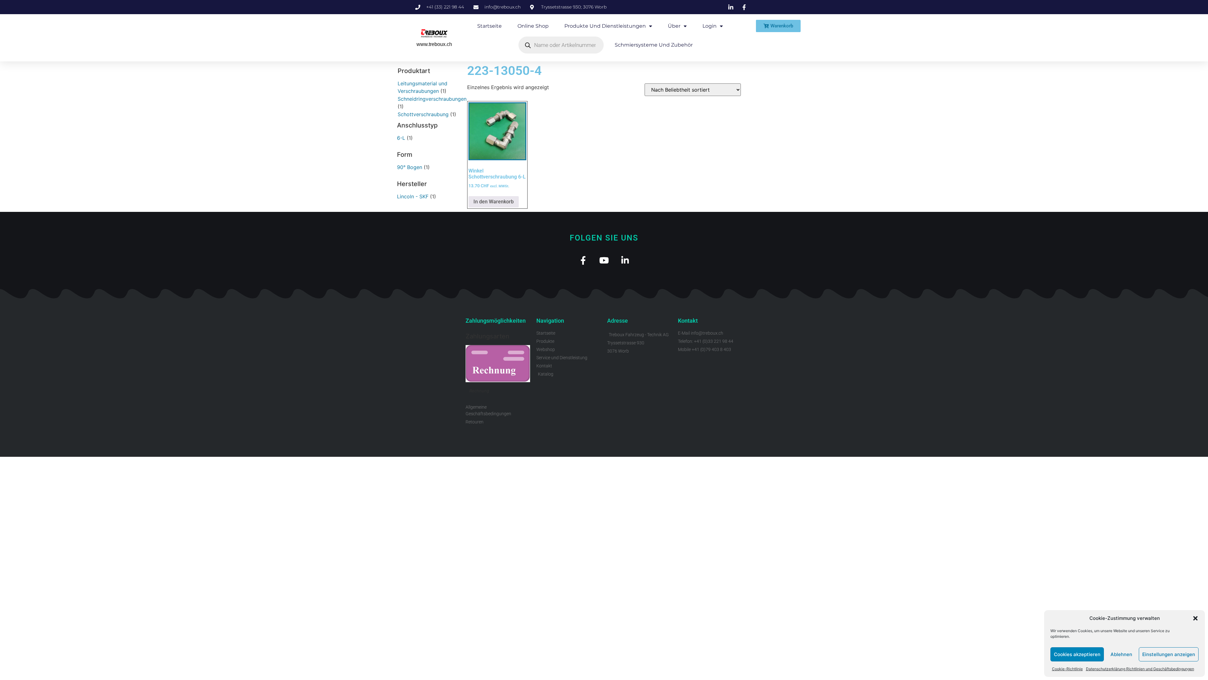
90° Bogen (409, 167)
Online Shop (533, 26)
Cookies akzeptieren (1077, 654)
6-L (401, 138)
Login (709, 26)
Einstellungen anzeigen (1168, 654)
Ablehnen (1121, 654)
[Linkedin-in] (625, 260)
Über (674, 26)
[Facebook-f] (583, 260)
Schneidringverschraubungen (432, 99)
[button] (1195, 618)
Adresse (617, 320)
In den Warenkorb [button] (493, 202)
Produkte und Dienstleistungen (605, 26)
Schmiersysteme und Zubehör (654, 45)
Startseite (489, 26)
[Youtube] (604, 260)
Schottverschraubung (423, 114)
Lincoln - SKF (412, 196)
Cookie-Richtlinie (1067, 668)
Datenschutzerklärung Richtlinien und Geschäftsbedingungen (1140, 668)
